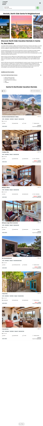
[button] (19, 7)
